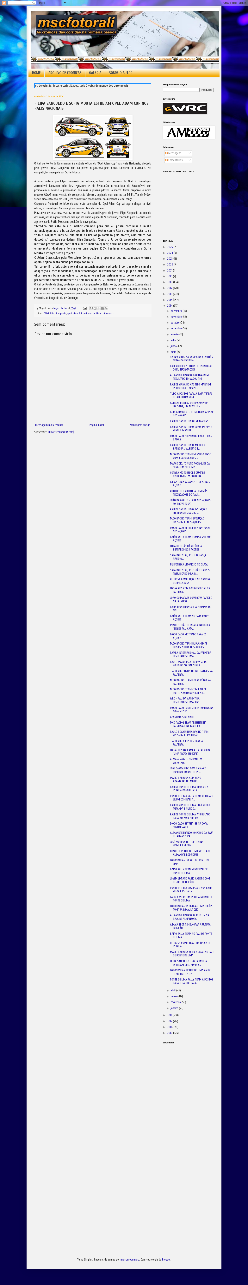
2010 (170, 1033)
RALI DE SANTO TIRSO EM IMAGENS (189, 421)
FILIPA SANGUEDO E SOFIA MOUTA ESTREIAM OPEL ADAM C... (188, 963)
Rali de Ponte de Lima (90, 313)
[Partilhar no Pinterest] (106, 308)
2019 (170, 276)
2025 (170, 247)
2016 (170, 294)
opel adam (72, 313)
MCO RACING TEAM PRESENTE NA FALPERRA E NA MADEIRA (188, 724)
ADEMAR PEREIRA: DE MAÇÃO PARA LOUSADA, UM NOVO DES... (189, 404)
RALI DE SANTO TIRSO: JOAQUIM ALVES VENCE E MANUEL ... (191, 428)
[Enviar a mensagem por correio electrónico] (84, 308)
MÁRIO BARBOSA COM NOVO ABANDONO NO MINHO (185, 779)
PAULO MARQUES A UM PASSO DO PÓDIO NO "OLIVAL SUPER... (188, 663)
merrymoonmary (130, 1259)
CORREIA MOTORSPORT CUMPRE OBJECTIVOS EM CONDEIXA (187, 474)
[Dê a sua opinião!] (95, 308)
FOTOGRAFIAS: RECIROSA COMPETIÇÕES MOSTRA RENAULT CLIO (191, 908)
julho (174, 340)
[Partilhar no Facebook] (102, 308)
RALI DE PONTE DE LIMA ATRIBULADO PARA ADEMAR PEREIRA (190, 816)
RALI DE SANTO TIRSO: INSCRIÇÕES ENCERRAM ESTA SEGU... (188, 511)
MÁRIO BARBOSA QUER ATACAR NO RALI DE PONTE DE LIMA (192, 953)
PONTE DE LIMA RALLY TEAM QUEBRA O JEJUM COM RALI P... (191, 797)
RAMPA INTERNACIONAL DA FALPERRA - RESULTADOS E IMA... (191, 654)
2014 (170, 305)
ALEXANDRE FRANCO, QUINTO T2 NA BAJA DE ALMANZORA (189, 917)
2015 (170, 300)
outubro (175, 322)
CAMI (46, 313)
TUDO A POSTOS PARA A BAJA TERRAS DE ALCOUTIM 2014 (191, 395)
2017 (170, 288)
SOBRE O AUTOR (121, 73)
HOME (36, 73)
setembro (177, 328)
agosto (175, 334)
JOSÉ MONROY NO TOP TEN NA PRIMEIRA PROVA (186, 843)
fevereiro (176, 1002)
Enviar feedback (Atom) (61, 432)
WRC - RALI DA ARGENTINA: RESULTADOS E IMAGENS (185, 700)
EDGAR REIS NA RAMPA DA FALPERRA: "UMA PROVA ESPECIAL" (190, 752)
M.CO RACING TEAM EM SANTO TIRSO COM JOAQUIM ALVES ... (190, 456)
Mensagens (174, 153)
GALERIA (95, 73)
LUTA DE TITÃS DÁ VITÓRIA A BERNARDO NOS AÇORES (186, 548)
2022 (170, 264)
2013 (170, 1015)
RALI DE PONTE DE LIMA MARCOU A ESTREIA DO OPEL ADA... (189, 788)
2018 (170, 282)
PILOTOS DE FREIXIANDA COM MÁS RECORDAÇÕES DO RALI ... (189, 493)
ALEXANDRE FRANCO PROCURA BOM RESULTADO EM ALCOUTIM (189, 377)
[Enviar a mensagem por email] (91, 308)
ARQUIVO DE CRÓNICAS (64, 73)
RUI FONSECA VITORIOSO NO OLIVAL (189, 564)
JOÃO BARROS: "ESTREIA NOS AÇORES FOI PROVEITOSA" (190, 502)
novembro (177, 316)
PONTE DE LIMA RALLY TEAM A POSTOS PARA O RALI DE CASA (191, 981)
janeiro (175, 1008)
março (174, 996)
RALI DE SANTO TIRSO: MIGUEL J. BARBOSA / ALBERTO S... (188, 447)
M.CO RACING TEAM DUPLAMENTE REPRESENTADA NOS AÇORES (188, 645)
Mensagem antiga (140, 425)
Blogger (166, 1259)
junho (174, 346)
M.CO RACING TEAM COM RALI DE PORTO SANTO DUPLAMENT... (188, 691)
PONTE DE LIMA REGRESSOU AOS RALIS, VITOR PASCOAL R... (191, 889)
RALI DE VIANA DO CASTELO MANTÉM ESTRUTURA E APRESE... (190, 386)
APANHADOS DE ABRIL (182, 717)
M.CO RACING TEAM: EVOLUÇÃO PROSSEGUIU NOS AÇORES (187, 520)
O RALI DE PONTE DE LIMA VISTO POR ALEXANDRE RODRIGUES (190, 853)
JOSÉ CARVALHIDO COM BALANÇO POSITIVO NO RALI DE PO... (188, 770)
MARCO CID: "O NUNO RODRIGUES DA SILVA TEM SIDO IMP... (190, 465)
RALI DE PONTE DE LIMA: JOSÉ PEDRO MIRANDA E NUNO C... (190, 807)
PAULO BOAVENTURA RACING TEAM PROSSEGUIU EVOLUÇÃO (189, 733)
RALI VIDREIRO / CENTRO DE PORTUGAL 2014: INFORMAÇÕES (191, 368)
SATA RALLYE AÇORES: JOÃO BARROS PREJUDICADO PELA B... (190, 572)
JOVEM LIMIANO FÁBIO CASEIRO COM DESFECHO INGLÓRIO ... (190, 880)
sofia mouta (108, 313)
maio (174, 352)
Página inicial (97, 425)
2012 (170, 1021)
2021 (170, 270)
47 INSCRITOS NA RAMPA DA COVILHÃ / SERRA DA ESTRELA (191, 358)
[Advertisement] (182, 1101)
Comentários (175, 160)
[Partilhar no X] (99, 308)
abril (173, 990)
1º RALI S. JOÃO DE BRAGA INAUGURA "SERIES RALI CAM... (190, 627)
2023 (170, 258)
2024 (170, 253)
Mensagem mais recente (49, 425)
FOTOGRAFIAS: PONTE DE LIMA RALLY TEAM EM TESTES (190, 972)
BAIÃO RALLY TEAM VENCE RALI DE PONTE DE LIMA (189, 871)
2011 (169, 1027)
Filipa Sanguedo (58, 313)
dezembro (177, 311)
